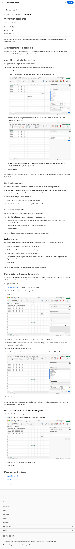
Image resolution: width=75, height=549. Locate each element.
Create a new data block (14, 287)
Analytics (18, 14)
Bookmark (8, 26)
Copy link (16, 26)
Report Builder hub (12, 476)
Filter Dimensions (12, 480)
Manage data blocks (13, 484)
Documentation (9, 14)
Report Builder (12, 31)
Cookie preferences (50, 541)
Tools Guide (27, 14)
